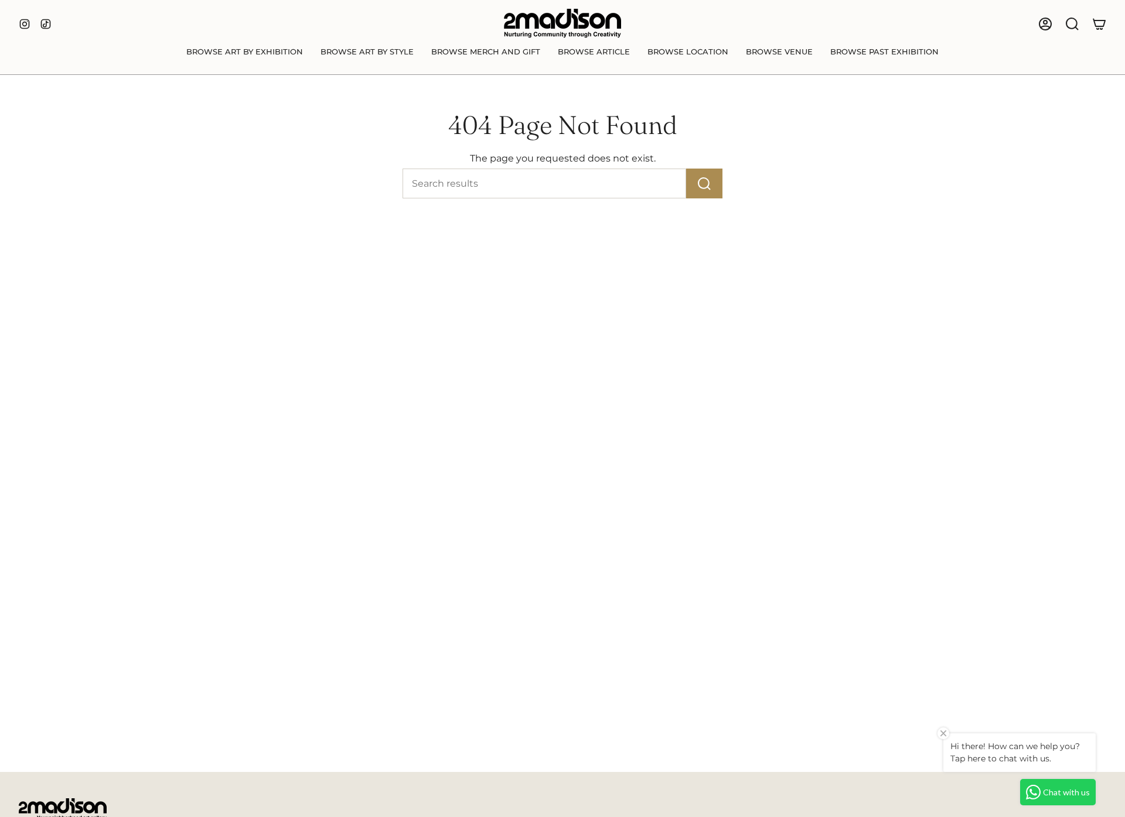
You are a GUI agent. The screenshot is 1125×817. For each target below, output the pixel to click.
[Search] (704, 183)
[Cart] (1099, 24)
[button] (245, 52)
